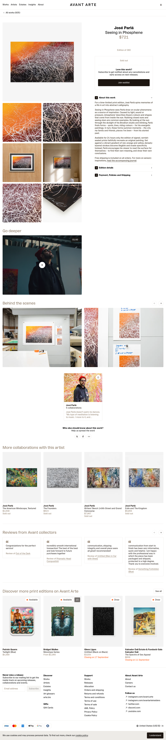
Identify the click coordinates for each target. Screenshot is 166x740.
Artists (14, 4)
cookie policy (81, 735)
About (41, 4)
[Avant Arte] (83, 4)
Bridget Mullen (50, 649)
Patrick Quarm (10, 649)
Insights (32, 4)
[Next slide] (160, 303)
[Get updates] (98, 377)
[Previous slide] (154, 303)
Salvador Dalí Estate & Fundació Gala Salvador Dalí (143, 650)
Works (6, 4)
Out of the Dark (23, 553)
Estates (22, 4)
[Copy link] (89, 436)
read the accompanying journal (121, 160)
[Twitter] (77, 436)
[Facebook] (83, 436)
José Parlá (124, 28)
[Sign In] (160, 4)
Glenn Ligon (90, 649)
